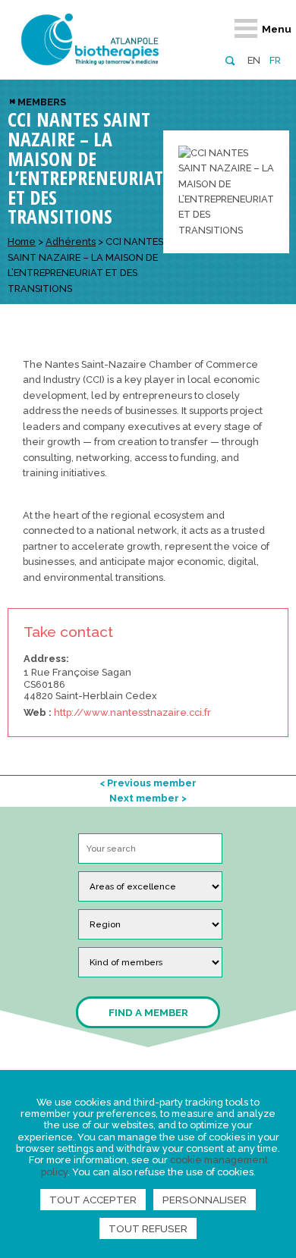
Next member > (148, 798)
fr (275, 60)
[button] (229, 59)
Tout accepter (93, 1200)
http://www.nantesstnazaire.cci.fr (132, 712)
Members (41, 102)
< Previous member (148, 783)
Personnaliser (204, 1200)
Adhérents (71, 241)
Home (22, 241)
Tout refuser (148, 1228)
